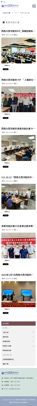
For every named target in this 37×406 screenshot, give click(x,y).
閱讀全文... (7, 65)
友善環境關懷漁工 (8, 359)
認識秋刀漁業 (7, 346)
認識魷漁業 (6, 341)
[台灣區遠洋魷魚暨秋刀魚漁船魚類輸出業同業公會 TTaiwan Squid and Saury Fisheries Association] (9, 373)
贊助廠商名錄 (7, 350)
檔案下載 (5, 364)
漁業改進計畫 (7, 355)
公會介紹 (5, 332)
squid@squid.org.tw (14, 389)
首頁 (5, 328)
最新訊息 (5, 337)
